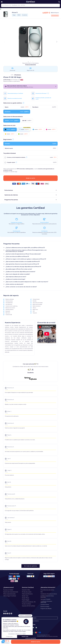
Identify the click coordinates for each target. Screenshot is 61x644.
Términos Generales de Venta (43, 635)
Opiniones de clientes (11, 195)
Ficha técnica (8, 190)
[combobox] (30, 5)
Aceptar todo (25, 636)
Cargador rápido (11, 162)
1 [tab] (28, 61)
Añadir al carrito (30, 178)
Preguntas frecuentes (11, 199)
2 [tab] (30, 61)
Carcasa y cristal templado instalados (16, 157)
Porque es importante (30, 64)
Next (56, 42)
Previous (4, 42)
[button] (3, 641)
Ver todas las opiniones (30, 566)
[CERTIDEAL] (30, 2)
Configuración (9, 636)
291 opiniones (17, 74)
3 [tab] (32, 61)
